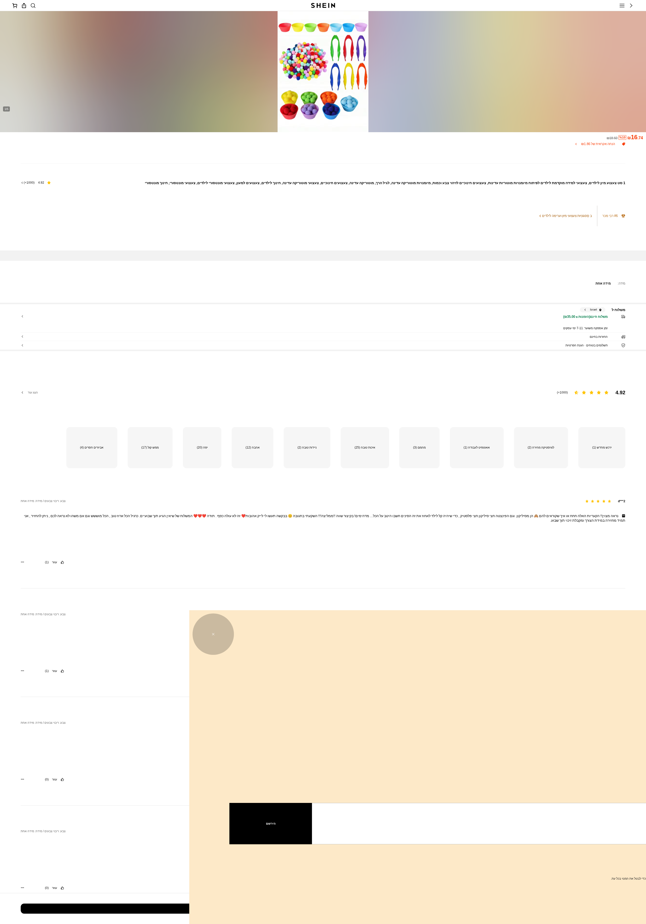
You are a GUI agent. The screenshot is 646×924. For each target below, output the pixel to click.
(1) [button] (47, 562)
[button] (631, 5)
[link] (33, 5)
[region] (323, 389)
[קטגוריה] (622, 5)
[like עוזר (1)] (62, 562)
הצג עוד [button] (33, 392)
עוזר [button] (54, 562)
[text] (323, 518)
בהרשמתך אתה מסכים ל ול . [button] (571, 866)
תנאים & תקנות (538, 866)
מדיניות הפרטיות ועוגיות (567, 866)
